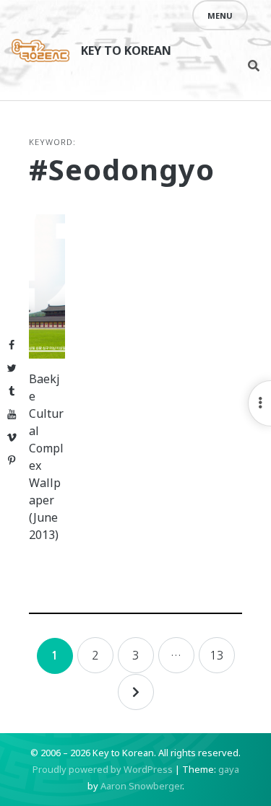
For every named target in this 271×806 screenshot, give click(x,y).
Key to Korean (126, 50)
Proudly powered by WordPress (103, 769)
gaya (228, 769)
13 (217, 655)
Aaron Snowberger (141, 785)
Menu (220, 15)
